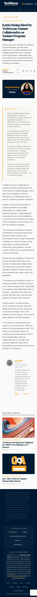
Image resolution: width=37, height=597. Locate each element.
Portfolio (28, 10)
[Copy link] (34, 71)
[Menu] (35, 4)
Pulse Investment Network (18, 536)
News (21, 583)
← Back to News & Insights (10, 17)
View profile (17, 393)
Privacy (12, 587)
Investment (11, 10)
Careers (28, 583)
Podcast (20, 10)
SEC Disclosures (18, 591)
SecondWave (13, 532)
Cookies (24, 587)
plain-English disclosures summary (17, 576)
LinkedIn (26, 394)
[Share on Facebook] (27, 71)
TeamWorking (18, 544)
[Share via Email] (30, 71)
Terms (18, 587)
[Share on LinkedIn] (23, 71)
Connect (17, 540)
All (4, 10)
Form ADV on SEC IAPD (18, 578)
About (8, 583)
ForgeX (24, 532)
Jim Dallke (5, 69)
